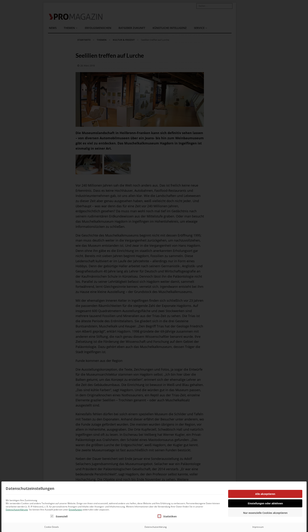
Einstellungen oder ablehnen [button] (265, 503)
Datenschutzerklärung (17, 509)
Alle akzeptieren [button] (265, 494)
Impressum (258, 526)
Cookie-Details (51, 526)
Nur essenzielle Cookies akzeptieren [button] (265, 513)
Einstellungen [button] (75, 509)
